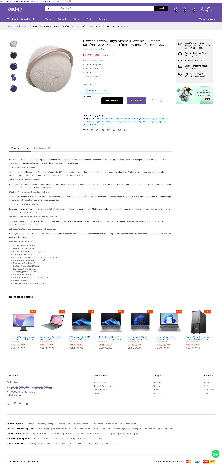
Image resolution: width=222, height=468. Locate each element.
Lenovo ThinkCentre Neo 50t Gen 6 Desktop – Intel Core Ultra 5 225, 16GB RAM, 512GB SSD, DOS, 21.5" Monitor (198, 338)
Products (62, 19)
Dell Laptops (97, 424)
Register (208, 11)
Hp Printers (67, 434)
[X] (14, 403)
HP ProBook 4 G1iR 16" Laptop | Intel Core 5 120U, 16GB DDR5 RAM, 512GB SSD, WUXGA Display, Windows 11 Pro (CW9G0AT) (80, 338)
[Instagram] (27, 403)
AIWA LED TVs (74, 444)
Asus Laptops (133, 434)
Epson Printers (40, 434)
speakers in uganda (148, 122)
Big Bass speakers (159, 119)
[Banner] (194, 95)
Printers (79, 434)
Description (19, 148)
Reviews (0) (42, 148)
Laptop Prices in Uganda (143, 429)
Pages (77, 19)
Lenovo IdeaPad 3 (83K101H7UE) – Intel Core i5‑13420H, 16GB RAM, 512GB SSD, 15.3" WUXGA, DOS (167, 338)
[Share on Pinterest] (103, 129)
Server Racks (96, 439)
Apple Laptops (165, 429)
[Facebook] (8, 403)
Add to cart (112, 100)
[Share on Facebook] (92, 129)
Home (48, 19)
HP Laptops (111, 424)
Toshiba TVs (110, 444)
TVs (48, 444)
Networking (58, 439)
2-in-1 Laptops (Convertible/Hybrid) (54, 429)
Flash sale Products (104, 119)
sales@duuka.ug (15, 395)
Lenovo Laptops (80, 424)
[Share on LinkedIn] (108, 129)
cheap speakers (112, 122)
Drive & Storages (42, 439)
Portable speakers (129, 122)
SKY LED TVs (59, 444)
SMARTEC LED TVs (93, 444)
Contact (103, 19)
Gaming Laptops (121, 429)
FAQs (89, 19)
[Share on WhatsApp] (114, 129)
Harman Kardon (97, 49)
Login (207, 8)
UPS (105, 434)
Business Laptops (101, 429)
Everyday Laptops (45, 424)
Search (160, 8)
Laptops (30, 424)
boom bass (145, 119)
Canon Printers (93, 434)
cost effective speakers (93, 122)
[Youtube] (20, 403)
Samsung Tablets (36, 444)
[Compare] (160, 101)
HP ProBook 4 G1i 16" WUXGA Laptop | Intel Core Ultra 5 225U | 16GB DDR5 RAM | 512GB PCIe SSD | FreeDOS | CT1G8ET (139, 338)
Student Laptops (128, 424)
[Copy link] (125, 129)
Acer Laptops (63, 424)
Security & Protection (77, 439)
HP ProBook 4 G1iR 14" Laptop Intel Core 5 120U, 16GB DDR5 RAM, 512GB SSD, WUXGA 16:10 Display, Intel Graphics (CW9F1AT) (110, 338)
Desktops (54, 434)
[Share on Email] (119, 129)
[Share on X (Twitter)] (97, 129)
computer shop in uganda (126, 119)
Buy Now (136, 100)
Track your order (207, 19)
